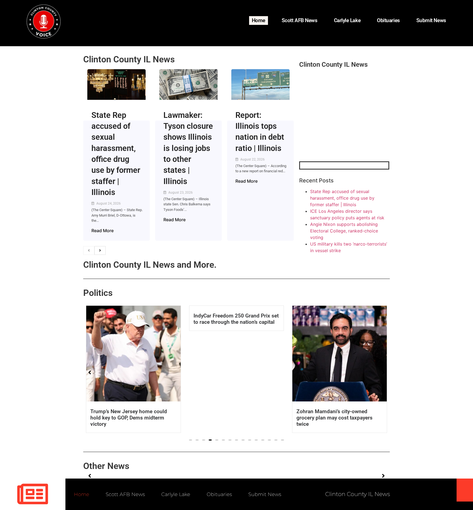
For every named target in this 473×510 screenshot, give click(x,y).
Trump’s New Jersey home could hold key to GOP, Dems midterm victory (128, 417)
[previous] (88, 250)
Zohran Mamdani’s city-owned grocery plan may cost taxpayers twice (334, 417)
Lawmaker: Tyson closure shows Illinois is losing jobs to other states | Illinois (188, 148)
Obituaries (388, 20)
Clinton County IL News (129, 59)
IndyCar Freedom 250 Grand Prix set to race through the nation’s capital (236, 319)
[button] (190, 440)
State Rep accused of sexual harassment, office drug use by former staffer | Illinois (342, 198)
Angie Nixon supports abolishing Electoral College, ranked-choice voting (344, 231)
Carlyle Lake (347, 20)
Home (258, 20)
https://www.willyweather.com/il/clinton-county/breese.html (340, 133)
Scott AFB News (300, 20)
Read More (102, 230)
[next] (100, 250)
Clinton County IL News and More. (150, 265)
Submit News (431, 20)
